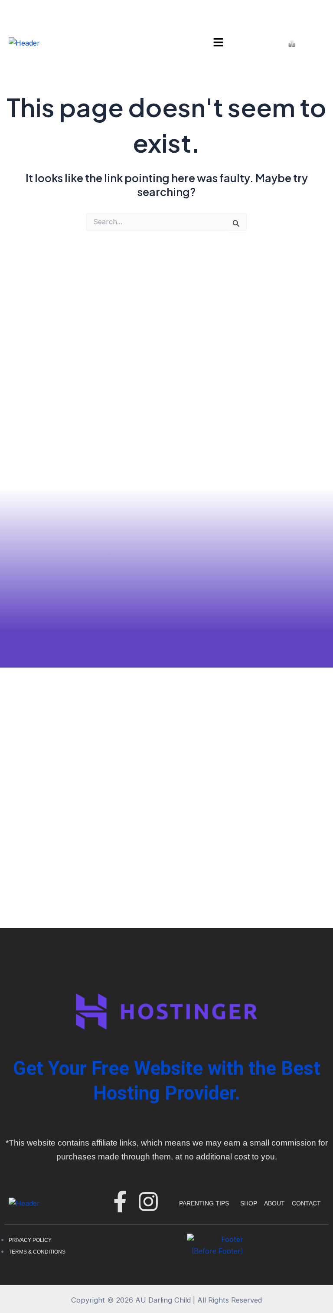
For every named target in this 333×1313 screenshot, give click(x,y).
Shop (248, 1203)
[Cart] (311, 43)
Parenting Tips (204, 1203)
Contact (306, 1203)
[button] (218, 42)
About (274, 1203)
